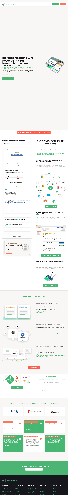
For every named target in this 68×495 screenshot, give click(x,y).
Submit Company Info (31, 492)
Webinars (42, 494)
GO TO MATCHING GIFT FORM (17, 154)
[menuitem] (59, 1)
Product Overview (5, 488)
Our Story (54, 488)
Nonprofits (17, 488)
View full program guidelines (9, 210)
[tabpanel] (34, 436)
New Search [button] (7, 143)
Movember (38, 445)
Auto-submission (5, 494)
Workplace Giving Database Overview (32, 489)
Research (42, 491)
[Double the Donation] (9, 4)
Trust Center (55, 491)
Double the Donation (17, 236)
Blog (41, 488)
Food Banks (17, 491)
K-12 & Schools (17, 494)
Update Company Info (31, 491)
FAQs (54, 494)
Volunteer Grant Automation (7, 491)
